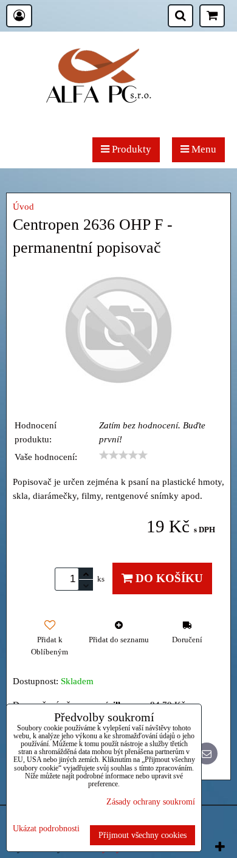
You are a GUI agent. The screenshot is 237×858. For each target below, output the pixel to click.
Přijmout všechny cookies (142, 835)
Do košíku (167, 578)
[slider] (123, 455)
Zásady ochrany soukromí (150, 801)
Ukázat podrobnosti (46, 828)
